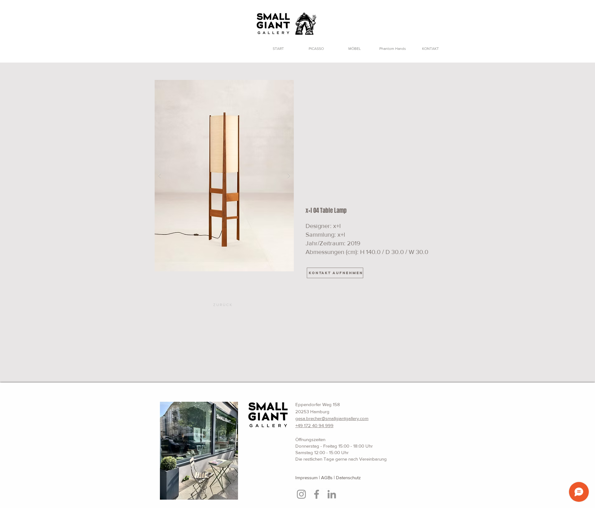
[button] (224, 175)
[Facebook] (317, 494)
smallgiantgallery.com (346, 418)
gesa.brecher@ (310, 418)
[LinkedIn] (332, 494)
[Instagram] (301, 494)
